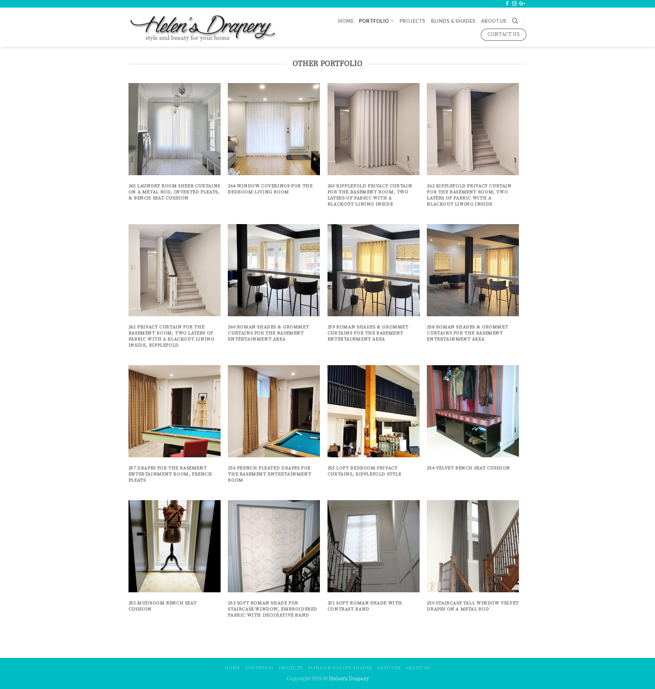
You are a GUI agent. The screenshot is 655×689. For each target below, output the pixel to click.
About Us (494, 21)
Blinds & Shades (453, 21)
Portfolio (374, 21)
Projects (413, 21)
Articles (388, 668)
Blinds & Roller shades (340, 668)
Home (346, 21)
